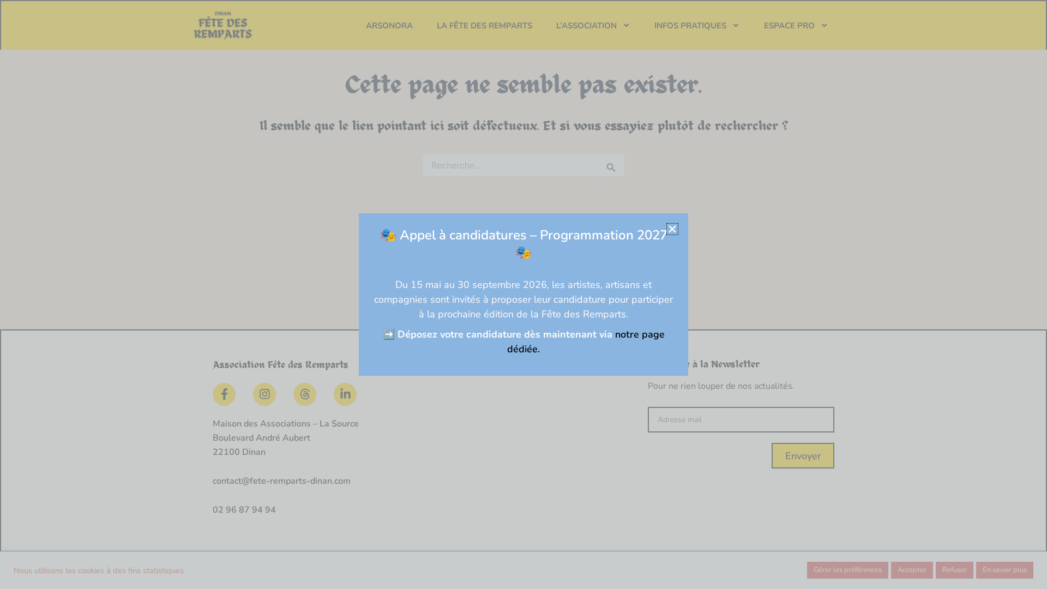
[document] (523, 294)
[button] (672, 229)
